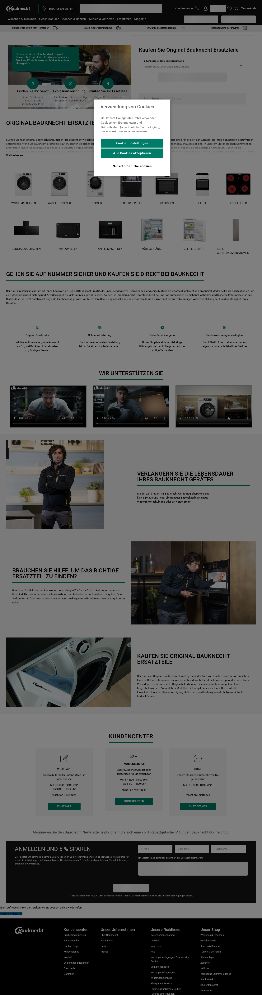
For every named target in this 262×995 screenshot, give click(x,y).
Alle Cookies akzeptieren (132, 153)
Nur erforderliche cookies (132, 166)
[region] (132, 138)
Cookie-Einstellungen (132, 143)
